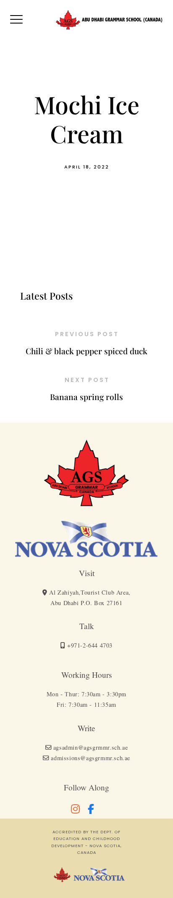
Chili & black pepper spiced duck (86, 350)
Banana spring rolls (86, 396)
